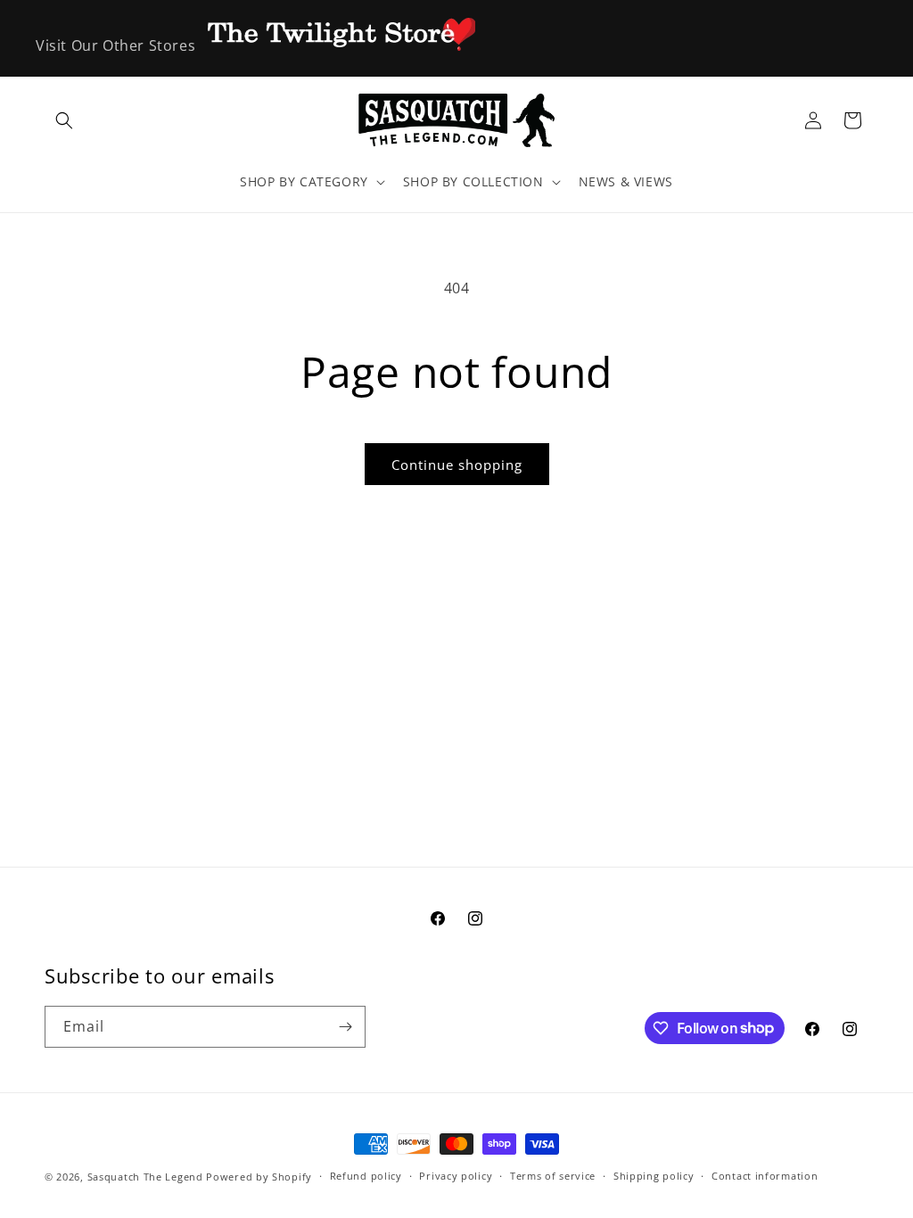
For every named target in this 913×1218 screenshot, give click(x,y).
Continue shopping (456, 464)
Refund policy (366, 1175)
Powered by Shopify (259, 1176)
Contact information (764, 1175)
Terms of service (553, 1175)
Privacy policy (455, 1175)
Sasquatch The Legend (145, 1176)
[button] (64, 120)
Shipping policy (654, 1175)
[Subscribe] (345, 1027)
